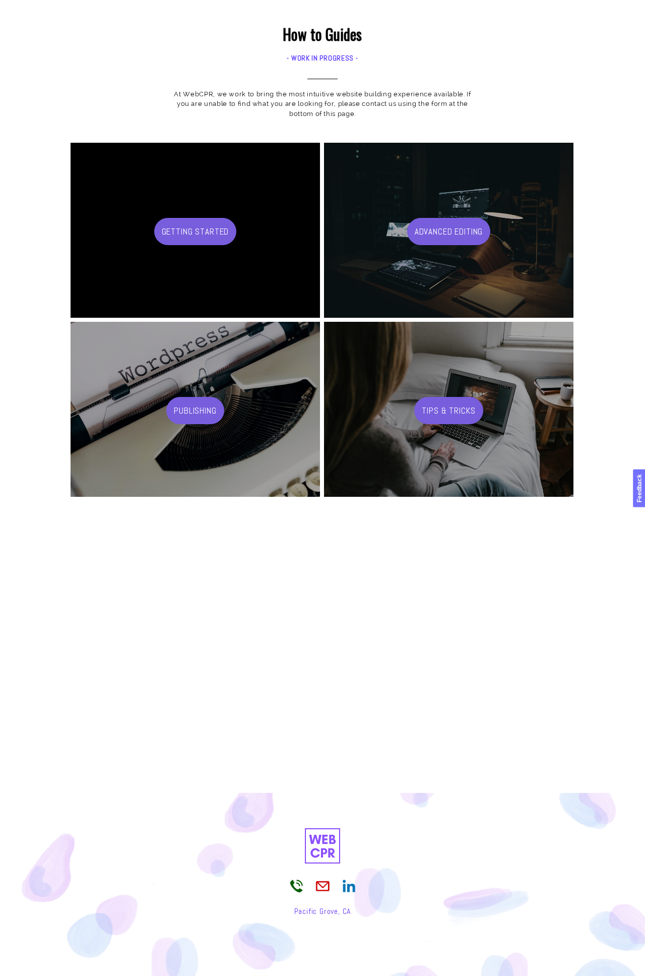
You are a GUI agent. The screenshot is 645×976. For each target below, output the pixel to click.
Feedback (639, 488)
